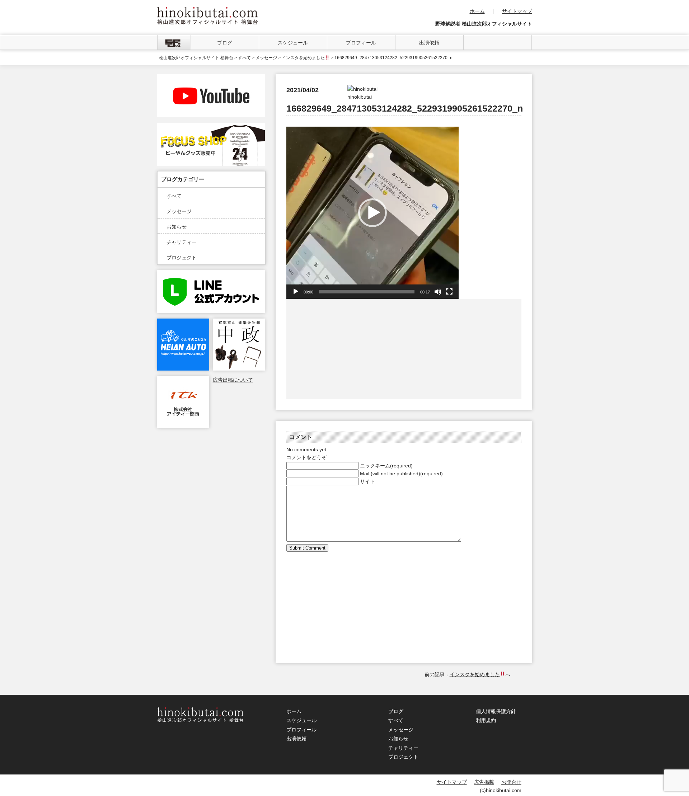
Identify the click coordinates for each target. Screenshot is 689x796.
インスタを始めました (303, 57)
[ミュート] (437, 291)
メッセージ (179, 211)
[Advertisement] (345, 349)
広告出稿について (233, 380)
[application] (372, 213)
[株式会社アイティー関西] (183, 380)
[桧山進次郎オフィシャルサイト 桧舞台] (207, 11)
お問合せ (511, 782)
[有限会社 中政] (239, 322)
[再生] (295, 291)
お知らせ (177, 227)
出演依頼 (429, 43)
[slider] (366, 291)
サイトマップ (517, 11)
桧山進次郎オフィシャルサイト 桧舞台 (196, 57)
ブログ (224, 43)
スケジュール (293, 43)
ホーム (477, 11)
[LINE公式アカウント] (211, 274)
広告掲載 (484, 782)
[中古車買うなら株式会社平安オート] (183, 322)
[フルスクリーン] (449, 291)
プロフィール (361, 43)
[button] (372, 212)
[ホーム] (174, 42)
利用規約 (486, 720)
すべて (174, 196)
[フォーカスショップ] (211, 126)
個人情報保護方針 (496, 711)
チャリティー (182, 242)
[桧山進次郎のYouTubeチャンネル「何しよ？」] (211, 78)
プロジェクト (182, 257)
